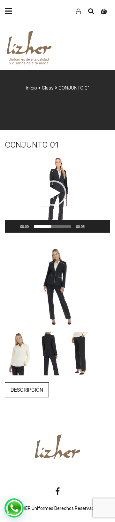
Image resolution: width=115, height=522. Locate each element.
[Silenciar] (91, 226)
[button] (53, 193)
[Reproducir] (13, 226)
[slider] (52, 226)
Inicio (31, 88)
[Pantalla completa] (102, 226)
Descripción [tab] (27, 390)
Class (48, 88)
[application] (57, 193)
